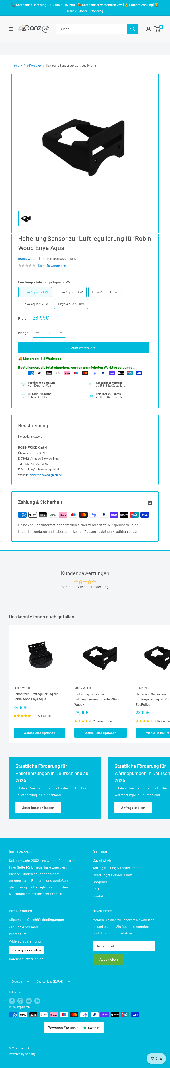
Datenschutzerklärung (26, 959)
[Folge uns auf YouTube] (29, 1001)
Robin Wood (27, 258)
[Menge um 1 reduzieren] (37, 332)
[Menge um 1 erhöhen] (61, 332)
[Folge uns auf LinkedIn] (37, 1001)
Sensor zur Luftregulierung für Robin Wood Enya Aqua (36, 696)
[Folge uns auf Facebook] (12, 1001)
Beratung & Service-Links (113, 875)
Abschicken (108, 959)
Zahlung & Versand (23, 927)
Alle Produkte (33, 65)
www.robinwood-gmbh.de (46, 475)
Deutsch (16, 981)
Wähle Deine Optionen (39, 733)
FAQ (96, 889)
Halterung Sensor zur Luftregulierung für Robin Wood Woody (97, 699)
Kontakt (99, 896)
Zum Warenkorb (83, 347)
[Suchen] (132, 29)
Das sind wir (102, 860)
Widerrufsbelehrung (25, 941)
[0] (157, 29)
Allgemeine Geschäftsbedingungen (36, 919)
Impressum (17, 934)
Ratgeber (100, 882)
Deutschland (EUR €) (50, 981)
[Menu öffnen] (11, 29)
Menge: (24, 332)
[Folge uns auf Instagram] (20, 1001)
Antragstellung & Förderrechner (118, 867)
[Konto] (148, 29)
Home (15, 65)
